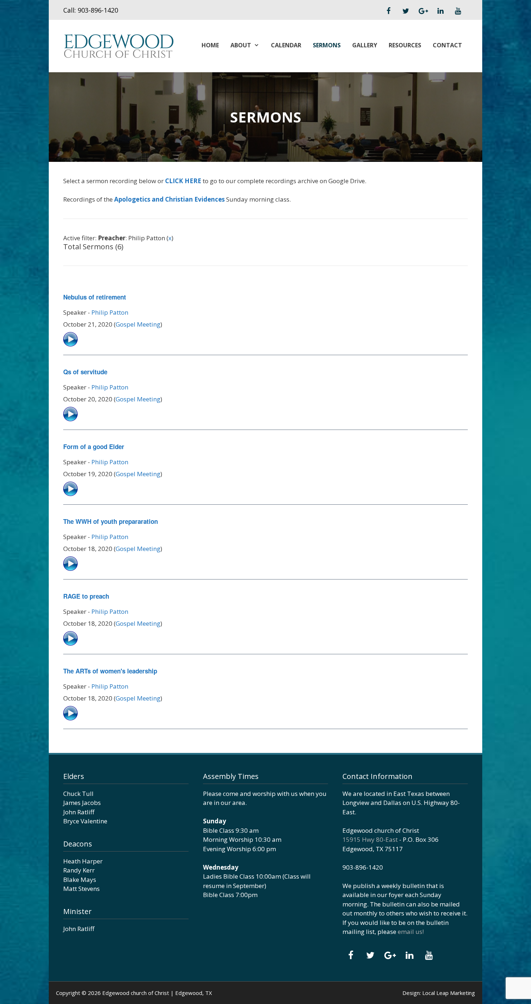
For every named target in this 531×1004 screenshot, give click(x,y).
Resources (405, 45)
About (240, 45)
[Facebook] (388, 11)
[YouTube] (457, 11)
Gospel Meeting (138, 324)
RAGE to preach (86, 596)
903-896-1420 (98, 10)
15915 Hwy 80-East (370, 839)
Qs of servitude (85, 371)
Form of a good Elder (93, 446)
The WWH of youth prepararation (110, 521)
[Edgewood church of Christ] (118, 45)
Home (210, 45)
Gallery (364, 45)
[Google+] (423, 11)
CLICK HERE (183, 181)
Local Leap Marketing (448, 992)
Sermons (327, 45)
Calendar (286, 45)
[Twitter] (405, 11)
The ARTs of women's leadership (110, 671)
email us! (411, 931)
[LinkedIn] (440, 11)
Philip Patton (109, 312)
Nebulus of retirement (94, 297)
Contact (447, 45)
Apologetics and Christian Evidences (169, 199)
